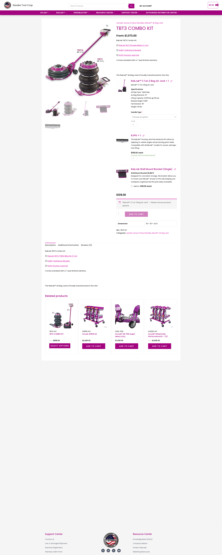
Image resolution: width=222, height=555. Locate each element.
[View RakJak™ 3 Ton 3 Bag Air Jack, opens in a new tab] (171, 81)
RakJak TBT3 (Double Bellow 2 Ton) (134, 45)
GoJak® (44, 12)
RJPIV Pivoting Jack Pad (129, 55)
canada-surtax (122, 23)
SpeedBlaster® (81, 12)
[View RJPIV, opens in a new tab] (143, 135)
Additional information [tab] (68, 245)
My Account (146, 6)
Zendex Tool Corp (23, 5)
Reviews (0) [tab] (86, 245)
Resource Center (104, 12)
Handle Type (136, 112)
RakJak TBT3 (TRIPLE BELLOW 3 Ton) (62, 256)
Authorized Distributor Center (161, 12)
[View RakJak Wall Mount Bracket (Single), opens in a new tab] (175, 169)
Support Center (129, 12)
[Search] (131, 6)
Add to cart (136, 214)
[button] (107, 26)
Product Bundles (137, 23)
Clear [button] (133, 121)
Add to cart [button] (93, 346)
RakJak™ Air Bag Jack (154, 23)
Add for (142, 186)
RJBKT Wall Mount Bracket (130, 50)
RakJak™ (60, 12)
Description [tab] (50, 245)
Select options (60, 346)
